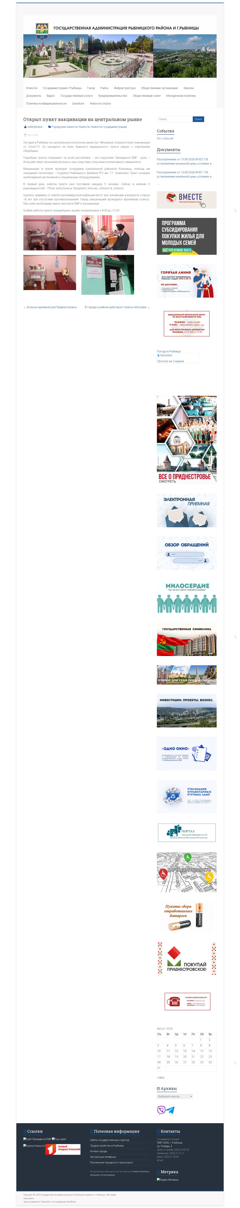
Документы (33, 95)
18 (168, 1056)
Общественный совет (147, 95)
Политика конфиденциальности (46, 103)
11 (168, 1051)
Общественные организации (159, 88)
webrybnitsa (34, 127)
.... (158, 183)
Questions (78, 103)
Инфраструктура (124, 88)
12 (176, 1051)
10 (159, 1051)
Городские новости (64, 127)
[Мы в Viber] (161, 1113)
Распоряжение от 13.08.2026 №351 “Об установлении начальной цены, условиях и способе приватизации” (184, 175)
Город (91, 88)
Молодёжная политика (181, 95)
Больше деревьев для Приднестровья (49, 307)
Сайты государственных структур (109, 1140)
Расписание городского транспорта (111, 1162)
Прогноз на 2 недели (170, 361)
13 (185, 1051)
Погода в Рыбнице (169, 351)
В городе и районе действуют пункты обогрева (117, 307)
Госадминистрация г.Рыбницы (62, 88)
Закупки (188, 88)
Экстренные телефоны (103, 1157)
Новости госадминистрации (109, 127)
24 (159, 1062)
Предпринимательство (112, 95)
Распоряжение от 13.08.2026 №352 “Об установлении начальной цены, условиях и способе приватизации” (184, 162)
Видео (51, 95)
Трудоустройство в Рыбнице (107, 1145)
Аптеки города (98, 1151)
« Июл (160, 1077)
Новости (31, 88)
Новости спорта (100, 103)
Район (104, 88)
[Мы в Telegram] (170, 1113)
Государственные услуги (76, 95)
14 (193, 1051)
